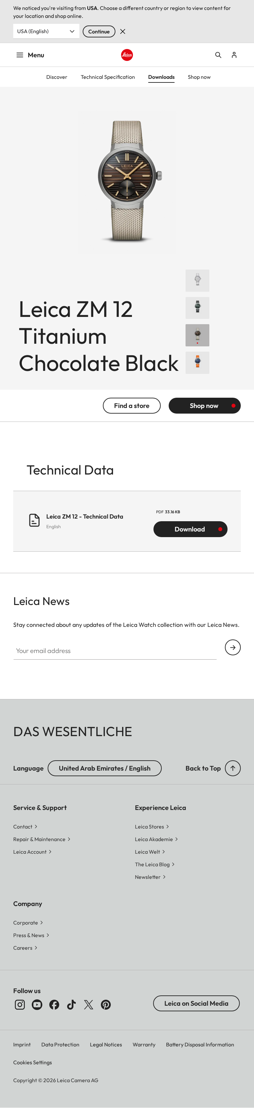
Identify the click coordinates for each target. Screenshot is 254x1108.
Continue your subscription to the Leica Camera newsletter (233, 647)
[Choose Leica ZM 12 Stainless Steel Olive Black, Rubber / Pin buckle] (197, 308)
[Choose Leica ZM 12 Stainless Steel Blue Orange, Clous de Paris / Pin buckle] (197, 363)
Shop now (204, 405)
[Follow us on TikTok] (71, 1004)
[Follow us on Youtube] (37, 1004)
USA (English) (33, 31)
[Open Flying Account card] (234, 55)
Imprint (22, 1044)
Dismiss (123, 31)
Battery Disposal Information (200, 1044)
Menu (36, 55)
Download (190, 529)
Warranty (144, 1044)
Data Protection (60, 1044)
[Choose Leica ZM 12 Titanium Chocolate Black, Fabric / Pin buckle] (197, 335)
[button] (233, 768)
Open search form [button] (218, 55)
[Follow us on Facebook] (54, 1004)
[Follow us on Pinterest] (105, 1004)
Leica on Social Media (196, 1003)
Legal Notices (106, 1044)
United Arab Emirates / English (104, 768)
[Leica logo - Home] (127, 55)
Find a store (131, 405)
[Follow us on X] (88, 1004)
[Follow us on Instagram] (19, 1004)
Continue (99, 31)
